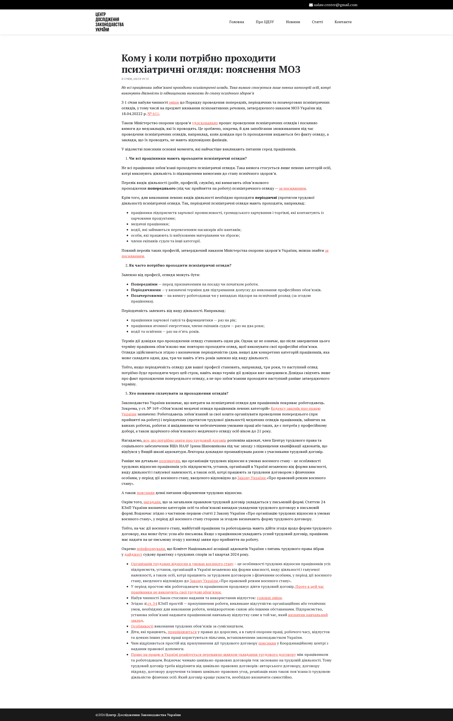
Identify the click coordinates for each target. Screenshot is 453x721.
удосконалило (205, 122)
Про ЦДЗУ (265, 21)
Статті (317, 21)
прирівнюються (182, 631)
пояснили (146, 492)
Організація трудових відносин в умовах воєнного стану (182, 563)
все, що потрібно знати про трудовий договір (184, 440)
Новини (293, 21)
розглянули (169, 460)
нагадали (151, 501)
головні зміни (269, 597)
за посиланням (292, 188)
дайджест (133, 554)
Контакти (343, 21)
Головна (236, 21)
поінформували (151, 548)
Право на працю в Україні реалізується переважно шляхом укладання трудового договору (213, 654)
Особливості (142, 626)
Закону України (252, 477)
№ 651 (153, 113)
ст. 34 (152, 603)
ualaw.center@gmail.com (335, 4)
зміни (174, 102)
